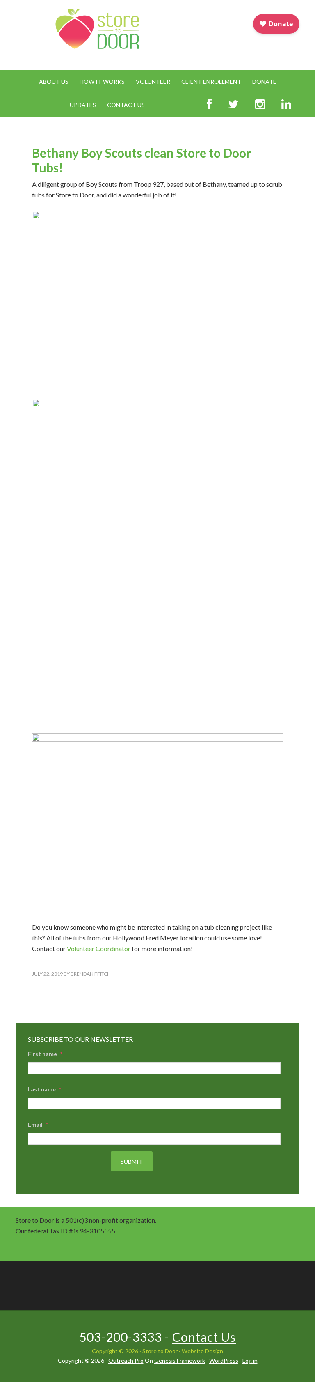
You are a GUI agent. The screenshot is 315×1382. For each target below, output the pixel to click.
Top (295, 1362)
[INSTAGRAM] (260, 105)
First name (45, 1053)
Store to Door (160, 1351)
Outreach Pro (126, 1360)
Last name (44, 1089)
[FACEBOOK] (209, 105)
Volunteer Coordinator (98, 948)
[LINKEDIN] (286, 105)
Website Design (202, 1351)
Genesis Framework (179, 1360)
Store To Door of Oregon (97, 35)
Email (38, 1124)
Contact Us (204, 1336)
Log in (250, 1360)
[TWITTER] (233, 105)
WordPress (223, 1360)
